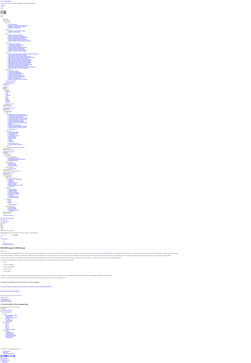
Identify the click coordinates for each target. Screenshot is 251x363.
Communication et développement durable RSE (18, 115)
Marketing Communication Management (16, 49)
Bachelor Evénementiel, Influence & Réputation (18, 39)
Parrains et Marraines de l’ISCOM (15, 185)
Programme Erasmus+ (13, 165)
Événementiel (11, 141)
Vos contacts (11, 211)
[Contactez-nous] (1, 237)
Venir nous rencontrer (6, 311)
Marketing (10, 123)
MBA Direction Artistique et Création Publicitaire (18, 58)
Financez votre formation (13, 192)
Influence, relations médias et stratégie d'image (17, 122)
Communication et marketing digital (15, 116)
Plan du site (5, 352)
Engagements (11, 181)
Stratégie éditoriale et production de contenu (17, 127)
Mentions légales (6, 351)
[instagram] (3, 356)
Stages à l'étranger (12, 164)
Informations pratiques (13, 160)
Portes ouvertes (5, 220)
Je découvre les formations (6, 301)
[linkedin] (5, 356)
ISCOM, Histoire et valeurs (11, 315)
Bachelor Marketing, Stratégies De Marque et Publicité (19, 40)
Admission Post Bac (12, 189)
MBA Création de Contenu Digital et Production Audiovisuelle (21, 57)
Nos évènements (9, 319)
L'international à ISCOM (13, 158)
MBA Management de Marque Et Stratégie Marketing (19, 60)
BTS (9, 200)
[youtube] (14, 356)
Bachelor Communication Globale (15, 34)
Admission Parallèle (12, 190)
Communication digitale (13, 132)
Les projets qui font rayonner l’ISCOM (16, 147)
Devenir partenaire (12, 207)
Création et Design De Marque (14, 46)
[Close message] (2, 8)
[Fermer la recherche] (2, 229)
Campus (5, 88)
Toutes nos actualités (7, 243)
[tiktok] (11, 356)
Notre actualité (9, 321)
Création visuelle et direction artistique (16, 121)
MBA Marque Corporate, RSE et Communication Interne (20, 64)
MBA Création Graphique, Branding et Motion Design (19, 56)
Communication (11, 134)
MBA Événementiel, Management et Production (18, 67)
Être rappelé (4, 238)
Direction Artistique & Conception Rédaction (17, 47)
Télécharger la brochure (7, 310)
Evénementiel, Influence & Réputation (16, 48)
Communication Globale (13, 70)
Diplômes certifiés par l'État (11, 317)
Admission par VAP (12, 191)
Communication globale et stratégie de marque (17, 117)
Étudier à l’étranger (12, 163)
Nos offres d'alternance (13, 196)
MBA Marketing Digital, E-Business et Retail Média (19, 63)
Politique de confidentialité (8, 353)
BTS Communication (12, 24)
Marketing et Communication (14, 27)
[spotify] (7, 356)
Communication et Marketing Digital (16, 45)
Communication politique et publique (16, 120)
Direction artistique (12, 136)
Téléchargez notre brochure (8, 218)
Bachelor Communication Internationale (16, 36)
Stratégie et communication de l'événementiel (17, 126)
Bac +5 (7, 328)
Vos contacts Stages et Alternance (15, 144)
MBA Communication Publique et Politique (17, 55)
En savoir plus (4, 297)
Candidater (3, 5)
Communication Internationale (14, 43)
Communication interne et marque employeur (17, 119)
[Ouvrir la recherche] (2, 227)
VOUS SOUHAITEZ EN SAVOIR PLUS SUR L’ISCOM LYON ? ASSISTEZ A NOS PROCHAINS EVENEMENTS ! (26, 286)
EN (1, 225)
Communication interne (13, 133)
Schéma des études (10, 332)
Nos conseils (11, 195)
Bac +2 (7, 324)
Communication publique (13, 135)
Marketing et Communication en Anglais (16, 26)
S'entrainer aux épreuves (13, 197)
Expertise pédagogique (13, 182)
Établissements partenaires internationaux (16, 159)
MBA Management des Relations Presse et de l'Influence (20, 62)
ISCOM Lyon (106, 253)
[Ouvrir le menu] (2, 16)
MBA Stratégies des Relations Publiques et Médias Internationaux (21, 66)
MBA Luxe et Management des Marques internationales (19, 59)
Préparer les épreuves (10, 336)
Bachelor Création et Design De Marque (16, 38)
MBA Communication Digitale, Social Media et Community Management (23, 53)
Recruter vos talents (12, 208)
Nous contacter (9, 337)
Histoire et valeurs (12, 183)
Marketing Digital (12, 137)
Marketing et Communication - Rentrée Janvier (18, 25)
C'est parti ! (15, 235)
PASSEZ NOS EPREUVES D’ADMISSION (10, 291)
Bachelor (10, 201)
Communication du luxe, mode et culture (16, 114)
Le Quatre (8, 318)
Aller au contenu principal (6, 1)
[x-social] (12, 356)
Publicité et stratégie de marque (14, 124)
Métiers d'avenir (9, 316)
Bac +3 (7, 325)
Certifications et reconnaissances (15, 179)
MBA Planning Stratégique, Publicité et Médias (18, 65)
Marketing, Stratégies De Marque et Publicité (17, 50)
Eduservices (10, 180)
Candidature (4, 221)
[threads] (9, 356)
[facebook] (1, 356)
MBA (9, 202)
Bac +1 (7, 323)
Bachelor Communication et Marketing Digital (18, 37)
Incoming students (12, 168)
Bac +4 (7, 327)
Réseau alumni (11, 186)
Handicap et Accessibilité (13, 193)
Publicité (10, 140)
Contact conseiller (4, 299)
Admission (8, 331)
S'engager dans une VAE (13, 209)
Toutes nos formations (10, 329)
